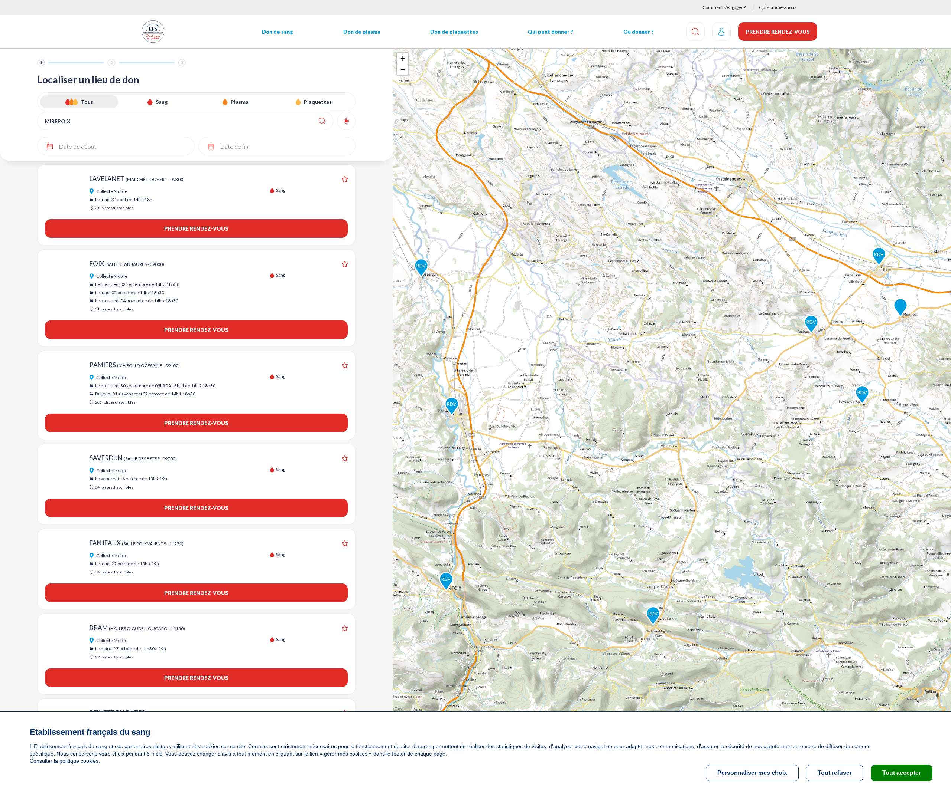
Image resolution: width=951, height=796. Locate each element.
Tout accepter (901, 773)
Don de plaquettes (454, 32)
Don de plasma (361, 32)
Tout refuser (835, 773)
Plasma (240, 102)
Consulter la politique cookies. (65, 761)
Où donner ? (638, 32)
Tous (87, 102)
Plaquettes (318, 102)
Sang (162, 102)
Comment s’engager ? (724, 7)
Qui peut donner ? (550, 32)
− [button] (402, 69)
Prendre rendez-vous (778, 32)
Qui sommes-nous (777, 7)
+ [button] (402, 58)
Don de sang (277, 32)
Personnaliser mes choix (752, 773)
